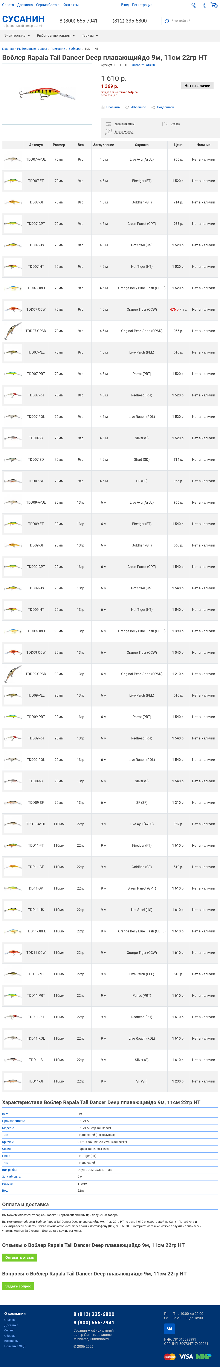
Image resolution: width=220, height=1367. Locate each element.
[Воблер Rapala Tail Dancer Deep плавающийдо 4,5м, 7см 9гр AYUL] (13, 160)
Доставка (25, 5)
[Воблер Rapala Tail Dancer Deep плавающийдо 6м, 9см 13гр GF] (13, 545)
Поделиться (165, 107)
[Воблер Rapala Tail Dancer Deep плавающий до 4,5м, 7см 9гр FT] (13, 181)
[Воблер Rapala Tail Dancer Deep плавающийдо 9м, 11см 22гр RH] (13, 1017)
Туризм (88, 35)
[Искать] (167, 20)
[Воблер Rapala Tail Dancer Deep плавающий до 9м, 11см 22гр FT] (13, 846)
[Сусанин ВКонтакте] (169, 1328)
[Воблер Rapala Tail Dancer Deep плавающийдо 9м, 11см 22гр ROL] (13, 1039)
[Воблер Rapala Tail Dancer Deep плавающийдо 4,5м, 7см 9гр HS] (13, 245)
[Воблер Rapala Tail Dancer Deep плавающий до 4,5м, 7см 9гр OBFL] (13, 288)
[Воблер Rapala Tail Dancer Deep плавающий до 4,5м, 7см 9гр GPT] (13, 224)
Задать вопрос (18, 1286)
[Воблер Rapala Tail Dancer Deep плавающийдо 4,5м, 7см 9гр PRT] (13, 374)
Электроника (15, 35)
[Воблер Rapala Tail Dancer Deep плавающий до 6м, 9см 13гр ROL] (13, 760)
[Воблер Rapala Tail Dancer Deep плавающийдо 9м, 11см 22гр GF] (13, 867)
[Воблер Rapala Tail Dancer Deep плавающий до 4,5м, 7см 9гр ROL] (13, 417)
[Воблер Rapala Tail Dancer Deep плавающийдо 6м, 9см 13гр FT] (13, 524)
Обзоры (9, 1335)
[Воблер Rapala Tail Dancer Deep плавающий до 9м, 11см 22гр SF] (13, 1081)
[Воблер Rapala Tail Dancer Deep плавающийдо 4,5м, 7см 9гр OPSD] (13, 331)
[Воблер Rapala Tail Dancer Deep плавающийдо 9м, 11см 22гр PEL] (13, 974)
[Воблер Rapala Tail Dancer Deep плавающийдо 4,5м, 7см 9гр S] (13, 438)
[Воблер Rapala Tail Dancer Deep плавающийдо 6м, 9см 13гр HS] (13, 588)
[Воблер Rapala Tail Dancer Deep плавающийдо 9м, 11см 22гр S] (13, 1060)
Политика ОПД (15, 1346)
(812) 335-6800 (130, 21)
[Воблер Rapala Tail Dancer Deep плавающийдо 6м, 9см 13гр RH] (13, 738)
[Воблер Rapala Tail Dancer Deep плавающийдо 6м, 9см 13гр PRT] (13, 717)
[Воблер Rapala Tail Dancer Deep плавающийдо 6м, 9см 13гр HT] (13, 610)
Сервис (9, 1330)
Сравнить (113, 107)
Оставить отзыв (143, 65)
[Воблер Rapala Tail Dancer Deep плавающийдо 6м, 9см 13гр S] (13, 781)
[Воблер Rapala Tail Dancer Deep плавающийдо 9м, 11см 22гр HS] (13, 910)
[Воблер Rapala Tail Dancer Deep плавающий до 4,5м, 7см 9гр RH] (13, 395)
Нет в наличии (197, 85)
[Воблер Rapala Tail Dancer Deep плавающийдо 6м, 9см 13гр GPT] (13, 567)
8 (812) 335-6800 (94, 1314)
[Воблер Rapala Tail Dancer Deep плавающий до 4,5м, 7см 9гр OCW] (13, 310)
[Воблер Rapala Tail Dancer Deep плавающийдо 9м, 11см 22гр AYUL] (13, 824)
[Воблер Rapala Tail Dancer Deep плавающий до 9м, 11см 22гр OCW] (13, 953)
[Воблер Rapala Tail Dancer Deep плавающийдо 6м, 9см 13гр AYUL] (13, 503)
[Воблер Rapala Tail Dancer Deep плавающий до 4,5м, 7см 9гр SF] (13, 481)
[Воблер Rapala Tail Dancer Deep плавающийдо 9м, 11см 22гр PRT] (13, 996)
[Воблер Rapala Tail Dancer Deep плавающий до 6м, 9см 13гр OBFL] (13, 631)
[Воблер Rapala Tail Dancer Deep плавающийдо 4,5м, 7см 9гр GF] (13, 202)
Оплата (8, 5)
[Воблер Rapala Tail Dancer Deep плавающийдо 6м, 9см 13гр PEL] (13, 696)
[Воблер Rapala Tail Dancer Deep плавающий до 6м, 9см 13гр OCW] (13, 653)
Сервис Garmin (48, 5)
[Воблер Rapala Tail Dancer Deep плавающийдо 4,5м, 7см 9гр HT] (13, 267)
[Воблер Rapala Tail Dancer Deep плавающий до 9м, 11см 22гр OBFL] (13, 931)
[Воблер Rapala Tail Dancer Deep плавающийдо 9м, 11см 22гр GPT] (13, 888)
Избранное (138, 107)
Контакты (71, 5)
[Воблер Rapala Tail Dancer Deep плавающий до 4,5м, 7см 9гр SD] (13, 460)
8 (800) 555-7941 (79, 21)
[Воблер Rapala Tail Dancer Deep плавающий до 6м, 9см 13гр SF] (13, 803)
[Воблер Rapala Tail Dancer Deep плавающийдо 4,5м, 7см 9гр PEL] (13, 352)
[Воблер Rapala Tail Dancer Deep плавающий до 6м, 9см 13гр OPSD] (13, 674)
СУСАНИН (23, 20)
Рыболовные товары (53, 35)
